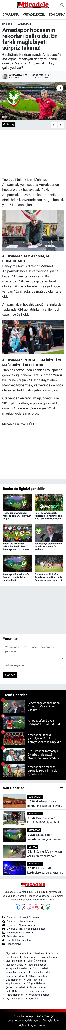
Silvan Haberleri (38, 976)
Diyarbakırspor (14, 960)
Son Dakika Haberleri (19, 940)
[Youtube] (36, 907)
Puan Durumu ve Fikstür (20, 932)
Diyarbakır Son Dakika (45, 953)
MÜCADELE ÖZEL (34, 14)
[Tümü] (61, 788)
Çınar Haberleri (38, 987)
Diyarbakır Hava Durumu (20, 921)
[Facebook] (17, 907)
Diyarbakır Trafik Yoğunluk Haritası (26, 928)
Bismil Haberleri (41, 972)
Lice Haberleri (13, 979)
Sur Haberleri (40, 968)
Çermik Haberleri (15, 987)
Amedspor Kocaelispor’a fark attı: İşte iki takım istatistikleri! (16, 577)
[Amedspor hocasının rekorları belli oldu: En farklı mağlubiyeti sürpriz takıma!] (33, 101)
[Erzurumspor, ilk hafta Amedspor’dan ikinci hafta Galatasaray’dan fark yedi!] (49, 563)
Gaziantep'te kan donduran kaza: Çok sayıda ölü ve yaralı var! (44, 804)
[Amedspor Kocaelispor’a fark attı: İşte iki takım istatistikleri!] (17, 563)
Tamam (42, 1026)
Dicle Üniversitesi (37, 960)
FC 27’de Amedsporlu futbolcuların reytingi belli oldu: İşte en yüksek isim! (48, 516)
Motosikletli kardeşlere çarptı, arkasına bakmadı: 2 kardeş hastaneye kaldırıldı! (44, 871)
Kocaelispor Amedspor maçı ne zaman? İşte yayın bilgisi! (17, 516)
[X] (23, 907)
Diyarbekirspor (49, 957)
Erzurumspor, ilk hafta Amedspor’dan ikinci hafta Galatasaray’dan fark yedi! (49, 577)
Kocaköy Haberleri (39, 994)
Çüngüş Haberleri (36, 983)
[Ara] (62, 5)
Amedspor (29, 957)
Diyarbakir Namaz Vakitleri (22, 925)
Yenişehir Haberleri (16, 972)
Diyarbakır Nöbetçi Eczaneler (23, 917)
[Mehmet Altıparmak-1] (33, 230)
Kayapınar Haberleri (17, 968)
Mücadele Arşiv (14, 964)
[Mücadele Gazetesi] (33, 5)
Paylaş (10, 124)
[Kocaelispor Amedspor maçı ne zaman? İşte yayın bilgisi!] (17, 502)
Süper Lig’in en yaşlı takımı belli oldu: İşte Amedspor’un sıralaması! (16, 546)
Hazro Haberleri (14, 994)
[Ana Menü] (3, 5)
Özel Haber (12, 957)
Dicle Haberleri (14, 991)
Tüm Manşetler (15, 936)
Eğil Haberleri (34, 979)
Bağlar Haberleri (37, 964)
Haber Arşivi (14, 943)
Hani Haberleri (36, 991)
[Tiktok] (42, 907)
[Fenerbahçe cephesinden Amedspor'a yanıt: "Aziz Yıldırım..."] (49, 532)
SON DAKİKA (57, 14)
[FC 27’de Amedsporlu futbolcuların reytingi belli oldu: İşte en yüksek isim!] (49, 502)
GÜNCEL (33, 847)
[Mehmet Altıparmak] (33, 337)
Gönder (10, 675)
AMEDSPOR (24, 24)
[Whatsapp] (48, 907)
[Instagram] (30, 907)
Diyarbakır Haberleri (17, 953)
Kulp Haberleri (13, 983)
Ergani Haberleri (15, 976)
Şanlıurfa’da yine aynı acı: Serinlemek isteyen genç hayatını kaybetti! (44, 854)
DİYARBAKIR (10, 14)
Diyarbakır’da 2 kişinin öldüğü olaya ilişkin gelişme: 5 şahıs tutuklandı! (44, 820)
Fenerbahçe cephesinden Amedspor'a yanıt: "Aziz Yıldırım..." (48, 546)
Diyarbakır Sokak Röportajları (22, 998)
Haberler (8, 24)
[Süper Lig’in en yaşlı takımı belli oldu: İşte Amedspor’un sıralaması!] (17, 532)
